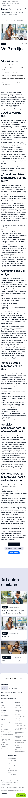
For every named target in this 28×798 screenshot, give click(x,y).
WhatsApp (6, 695)
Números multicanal (20, 751)
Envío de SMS (18, 745)
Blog (9, 1)
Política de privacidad (6, 782)
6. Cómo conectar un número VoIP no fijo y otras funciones (13, 83)
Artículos (3, 710)
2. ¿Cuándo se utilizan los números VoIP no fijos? (13, 68)
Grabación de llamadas (18, 711)
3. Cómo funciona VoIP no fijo (10, 72)
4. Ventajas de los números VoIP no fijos (12, 75)
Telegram (20, 692)
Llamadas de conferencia (18, 748)
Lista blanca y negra (20, 740)
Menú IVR (17, 714)
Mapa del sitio (4, 748)
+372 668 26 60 (13, 688)
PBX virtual (20, 12)
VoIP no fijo (6, 637)
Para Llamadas (12, 758)
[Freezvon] (6, 9)
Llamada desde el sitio (19, 732)
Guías (2, 705)
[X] (4, 793)
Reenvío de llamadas (20, 725)
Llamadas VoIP (19, 705)
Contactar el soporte (14, 544)
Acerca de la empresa (6, 722)
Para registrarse (12, 774)
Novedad (3, 707)
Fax (9, 768)
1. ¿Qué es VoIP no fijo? (8, 65)
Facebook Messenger (9, 698)
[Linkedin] (6, 793)
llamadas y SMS (12, 760)
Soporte (4, 1)
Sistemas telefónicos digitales (12, 661)
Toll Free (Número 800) (12, 771)
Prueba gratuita (5, 736)
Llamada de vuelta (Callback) (20, 717)
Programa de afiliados (7, 734)
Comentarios (15, 1)
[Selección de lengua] (21, 9)
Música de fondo (19, 742)
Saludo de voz (19, 720)
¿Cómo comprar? (14, 3)
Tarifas (10, 14)
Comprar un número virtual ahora (14, 548)
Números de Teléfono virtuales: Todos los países (6, 741)
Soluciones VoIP (5, 715)
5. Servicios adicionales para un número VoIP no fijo (14, 79)
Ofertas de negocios (6, 731)
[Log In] (25, 9)
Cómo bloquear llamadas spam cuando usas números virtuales (13, 612)
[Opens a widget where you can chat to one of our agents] (21, 795)
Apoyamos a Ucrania (6, 781)
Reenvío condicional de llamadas (20, 728)
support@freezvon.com (10, 692)
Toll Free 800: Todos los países (6, 745)
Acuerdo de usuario (17, 781)
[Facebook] (2, 793)
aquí (7, 470)
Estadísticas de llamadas (19, 736)
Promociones (5, 3)
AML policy (15, 782)
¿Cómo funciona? (6, 5)
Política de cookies (5, 784)
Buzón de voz (18, 723)
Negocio (15, 14)
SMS (9, 763)
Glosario (3, 712)
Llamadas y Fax (12, 765)
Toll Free (15, 12)
